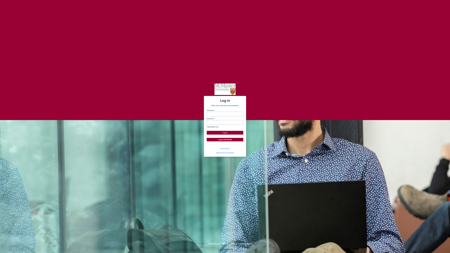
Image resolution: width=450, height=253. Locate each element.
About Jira (234, 243)
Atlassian (225, 249)
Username (211, 110)
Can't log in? (225, 148)
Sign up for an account (225, 153)
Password (211, 118)
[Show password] (241, 122)
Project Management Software (218, 243)
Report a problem (246, 243)
